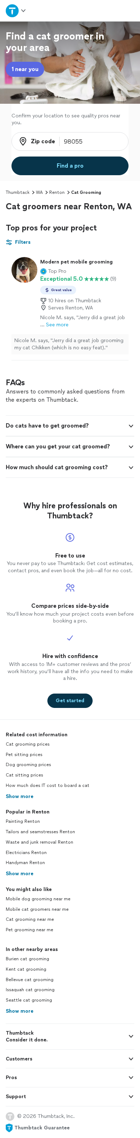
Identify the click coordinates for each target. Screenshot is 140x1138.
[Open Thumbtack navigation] (16, 10)
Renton (57, 192)
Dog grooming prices (28, 764)
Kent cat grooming (26, 969)
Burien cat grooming (27, 958)
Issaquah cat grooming (30, 989)
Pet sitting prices (24, 754)
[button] (53, 271)
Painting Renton (23, 821)
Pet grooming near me (29, 929)
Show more (19, 796)
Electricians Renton (26, 852)
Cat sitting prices (24, 775)
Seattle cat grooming (29, 1000)
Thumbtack (17, 192)
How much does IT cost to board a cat (47, 785)
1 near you (24, 69)
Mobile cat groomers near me (37, 909)
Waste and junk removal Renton (39, 842)
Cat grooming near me (30, 919)
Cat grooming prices (28, 744)
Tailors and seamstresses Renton (40, 831)
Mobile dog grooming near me (38, 898)
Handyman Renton (25, 862)
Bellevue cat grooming (29, 979)
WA (39, 192)
